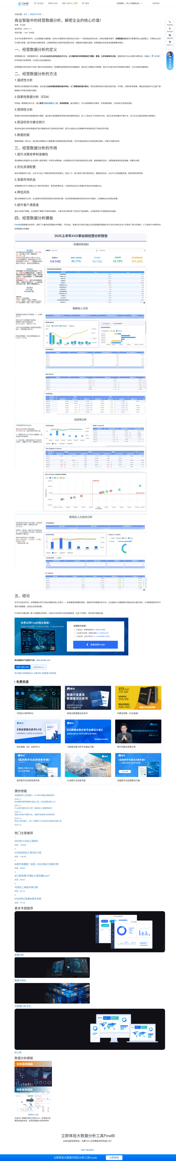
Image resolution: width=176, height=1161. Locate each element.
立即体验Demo (39, 667)
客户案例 (85, 3)
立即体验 (114, 1157)
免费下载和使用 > (88, 1150)
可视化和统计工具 (50, 103)
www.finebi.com (43, 660)
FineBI (17, 224)
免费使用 (156, 3)
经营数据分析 (27, 673)
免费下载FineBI (22, 667)
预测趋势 (52, 673)
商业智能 (18, 673)
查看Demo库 (33, 1114)
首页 (25, 14)
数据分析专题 (36, 14)
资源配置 (45, 673)
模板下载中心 (70, 3)
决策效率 (37, 673)
